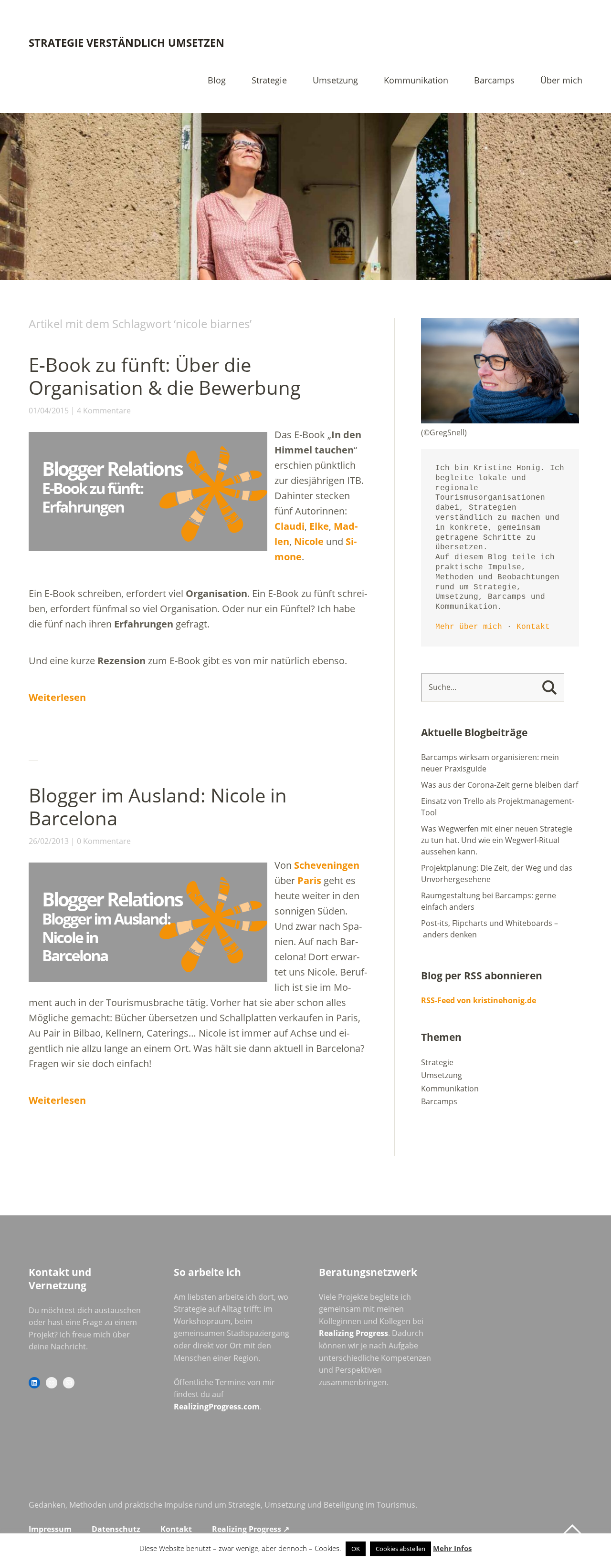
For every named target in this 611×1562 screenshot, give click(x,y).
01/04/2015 (49, 410)
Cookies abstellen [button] (400, 1548)
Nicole (310, 541)
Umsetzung (335, 81)
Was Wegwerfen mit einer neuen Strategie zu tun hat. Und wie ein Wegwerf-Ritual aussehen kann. (496, 840)
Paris (309, 880)
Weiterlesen (57, 697)
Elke (319, 526)
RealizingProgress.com (217, 1406)
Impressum (50, 1529)
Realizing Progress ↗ (250, 1529)
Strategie (269, 81)
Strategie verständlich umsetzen (126, 42)
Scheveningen (326, 865)
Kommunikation (416, 81)
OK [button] (355, 1548)
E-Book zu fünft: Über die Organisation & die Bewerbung (165, 376)
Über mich (561, 81)
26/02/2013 (49, 841)
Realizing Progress (353, 1333)
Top (572, 1530)
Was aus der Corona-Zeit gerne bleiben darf (499, 785)
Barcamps (494, 81)
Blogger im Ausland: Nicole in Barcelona (158, 806)
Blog (217, 81)
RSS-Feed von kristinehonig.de (478, 1000)
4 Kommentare (104, 410)
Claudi (289, 526)
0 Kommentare (104, 841)
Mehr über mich (468, 627)
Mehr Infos (452, 1548)
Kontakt (533, 627)
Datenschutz (116, 1529)
